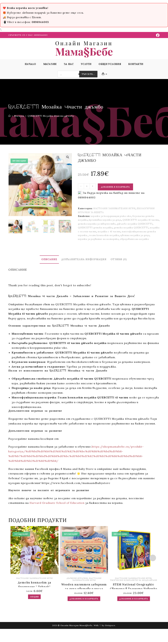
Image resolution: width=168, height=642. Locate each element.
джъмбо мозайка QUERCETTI (135, 223)
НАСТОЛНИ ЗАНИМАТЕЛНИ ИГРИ (114, 208)
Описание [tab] (49, 259)
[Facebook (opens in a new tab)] (157, 35)
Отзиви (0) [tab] (119, 259)
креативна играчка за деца (105, 220)
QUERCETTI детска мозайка (95, 227)
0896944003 (41, 35)
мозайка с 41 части (109, 231)
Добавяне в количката (115, 187)
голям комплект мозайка (104, 235)
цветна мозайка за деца (134, 235)
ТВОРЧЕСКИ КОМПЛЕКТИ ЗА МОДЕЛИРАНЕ (133, 580)
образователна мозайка (134, 239)
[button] (67, 157)
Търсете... (88, 74)
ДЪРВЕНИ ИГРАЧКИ (77, 578)
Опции (34, 596)
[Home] (9, 116)
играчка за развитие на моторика (98, 239)
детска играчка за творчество (97, 223)
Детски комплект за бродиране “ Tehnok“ (34, 584)
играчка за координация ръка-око (111, 216)
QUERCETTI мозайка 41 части (141, 220)
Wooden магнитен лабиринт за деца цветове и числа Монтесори (84, 586)
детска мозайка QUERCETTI (131, 227)
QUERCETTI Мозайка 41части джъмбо (51, 116)
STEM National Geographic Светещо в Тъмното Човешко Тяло (133, 586)
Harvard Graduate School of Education (57, 502)
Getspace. (110, 625)
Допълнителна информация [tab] (83, 259)
